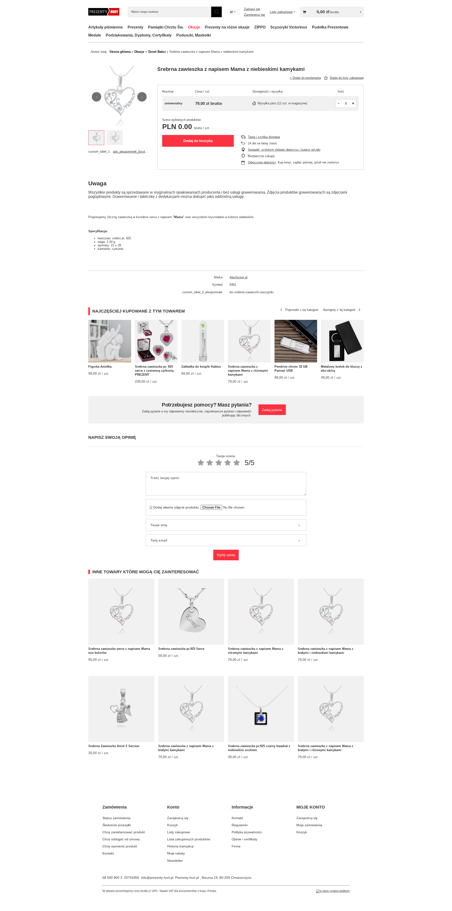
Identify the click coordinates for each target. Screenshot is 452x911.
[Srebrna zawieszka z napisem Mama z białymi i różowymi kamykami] (331, 709)
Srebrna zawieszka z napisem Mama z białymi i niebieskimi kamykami (325, 651)
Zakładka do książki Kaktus (201, 366)
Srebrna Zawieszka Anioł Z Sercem (113, 746)
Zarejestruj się (254, 14)
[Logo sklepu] (103, 12)
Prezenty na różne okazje (227, 27)
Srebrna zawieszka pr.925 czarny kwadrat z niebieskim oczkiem (259, 748)
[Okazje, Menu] (202, 27)
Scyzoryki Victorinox (288, 27)
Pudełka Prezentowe (330, 27)
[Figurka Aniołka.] (109, 341)
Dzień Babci (157, 51)
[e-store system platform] (333, 891)
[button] (96, 97)
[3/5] (218, 462)
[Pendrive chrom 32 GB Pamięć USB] (295, 341)
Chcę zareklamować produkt (123, 832)
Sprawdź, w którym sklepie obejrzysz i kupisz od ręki (284, 149)
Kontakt (108, 853)
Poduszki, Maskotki (193, 35)
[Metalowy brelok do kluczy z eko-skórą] (342, 341)
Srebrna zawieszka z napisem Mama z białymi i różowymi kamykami (325, 748)
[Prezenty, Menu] (146, 27)
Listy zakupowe (178, 832)
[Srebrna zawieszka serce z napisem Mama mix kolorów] (121, 612)
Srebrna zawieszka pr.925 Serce (181, 649)
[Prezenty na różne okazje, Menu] (252, 27)
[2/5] (209, 462)
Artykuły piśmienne (105, 27)
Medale (94, 35)
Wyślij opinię (226, 555)
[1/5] (201, 462)
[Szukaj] (216, 12)
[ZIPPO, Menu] (268, 27)
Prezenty (135, 27)
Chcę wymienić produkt (119, 846)
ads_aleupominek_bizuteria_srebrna (131, 151)
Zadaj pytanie (272, 409)
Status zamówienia (116, 818)
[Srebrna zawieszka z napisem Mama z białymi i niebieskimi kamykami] (331, 612)
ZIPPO (260, 27)
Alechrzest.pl (238, 277)
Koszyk (172, 825)
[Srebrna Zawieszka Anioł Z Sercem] (121, 709)
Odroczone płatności (262, 162)
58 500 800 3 (112, 877)
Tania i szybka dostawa (264, 137)
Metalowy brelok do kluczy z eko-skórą (341, 368)
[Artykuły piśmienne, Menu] (125, 27)
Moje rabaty (176, 853)
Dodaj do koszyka (198, 141)
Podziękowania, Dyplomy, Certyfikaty (139, 35)
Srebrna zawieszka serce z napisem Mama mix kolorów (119, 651)
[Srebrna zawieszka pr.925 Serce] (191, 612)
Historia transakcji (180, 846)
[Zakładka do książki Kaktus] (202, 341)
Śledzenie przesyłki (116, 825)
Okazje (194, 27)
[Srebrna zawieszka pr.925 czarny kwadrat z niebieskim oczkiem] (261, 709)
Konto (173, 807)
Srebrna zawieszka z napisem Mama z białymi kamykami (186, 748)
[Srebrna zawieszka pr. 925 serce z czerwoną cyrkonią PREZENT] (156, 341)
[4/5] (227, 462)
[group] (119, 97)
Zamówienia (114, 807)
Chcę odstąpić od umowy (121, 839)
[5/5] (236, 462)
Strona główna (120, 51)
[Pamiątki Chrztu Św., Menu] (186, 27)
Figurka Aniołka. (100, 366)
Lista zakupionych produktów (188, 839)
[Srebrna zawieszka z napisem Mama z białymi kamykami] (191, 709)
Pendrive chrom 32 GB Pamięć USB (290, 368)
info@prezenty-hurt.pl (157, 877)
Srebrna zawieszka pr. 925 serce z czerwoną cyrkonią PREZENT (154, 370)
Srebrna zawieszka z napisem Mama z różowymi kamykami (248, 370)
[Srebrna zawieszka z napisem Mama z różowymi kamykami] (249, 341)
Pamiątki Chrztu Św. (165, 27)
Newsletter (175, 860)
